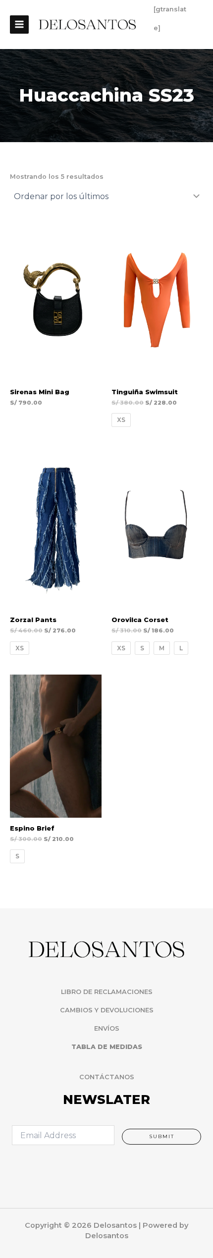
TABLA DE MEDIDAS (106, 1046)
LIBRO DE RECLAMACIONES (107, 992)
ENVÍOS (106, 1028)
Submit (161, 1136)
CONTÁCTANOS (106, 1077)
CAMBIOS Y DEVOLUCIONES (107, 1010)
